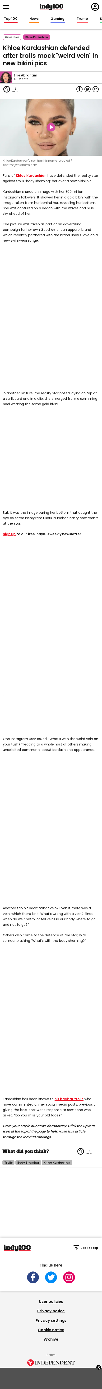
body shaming (28, 1163)
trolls (8, 1163)
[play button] (51, 127)
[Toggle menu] (7, 7)
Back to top (89, 1248)
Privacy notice (51, 1311)
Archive (51, 1339)
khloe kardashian (36, 37)
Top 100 (11, 19)
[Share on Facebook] (79, 89)
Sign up (9, 534)
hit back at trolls (69, 1099)
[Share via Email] (96, 89)
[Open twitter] (51, 1277)
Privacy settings (51, 1320)
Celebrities (12, 37)
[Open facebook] (33, 1277)
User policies (51, 1301)
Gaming (58, 19)
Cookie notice (51, 1330)
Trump (82, 19)
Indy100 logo (51, 7)
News (34, 19)
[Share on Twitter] (87, 89)
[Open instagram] (69, 1277)
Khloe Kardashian (31, 175)
